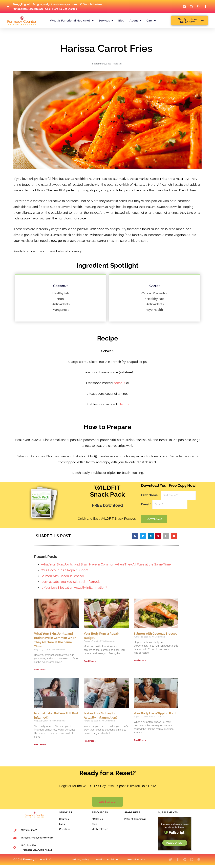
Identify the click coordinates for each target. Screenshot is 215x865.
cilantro (122, 404)
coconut (119, 383)
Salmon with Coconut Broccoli (62, 576)
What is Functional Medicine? (70, 20)
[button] (135, 536)
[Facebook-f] (177, 859)
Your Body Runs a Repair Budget (64, 570)
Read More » (40, 670)
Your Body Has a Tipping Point (155, 713)
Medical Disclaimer (107, 859)
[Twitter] (170, 859)
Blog (121, 20)
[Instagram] (191, 859)
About (134, 20)
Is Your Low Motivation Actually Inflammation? (74, 587)
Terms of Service (135, 859)
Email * (146, 504)
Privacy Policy (80, 859)
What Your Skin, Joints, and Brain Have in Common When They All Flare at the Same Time (106, 564)
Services (104, 20)
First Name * (150, 495)
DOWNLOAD (154, 518)
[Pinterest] (184, 859)
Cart (149, 20)
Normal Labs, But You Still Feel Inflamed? (70, 581)
